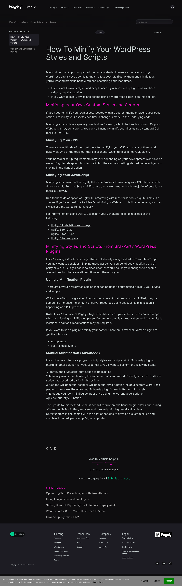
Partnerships (103, 7)
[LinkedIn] (55, 448)
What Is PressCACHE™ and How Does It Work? (75, 511)
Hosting (52, 7)
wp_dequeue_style (101, 384)
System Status (19, 534)
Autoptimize (58, 341)
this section (74, 92)
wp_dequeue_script (72, 384)
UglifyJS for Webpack (64, 238)
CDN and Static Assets (38, 22)
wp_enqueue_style (58, 398)
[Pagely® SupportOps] (17, 22)
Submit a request (119, 478)
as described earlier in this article (77, 380)
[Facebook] (47, 448)
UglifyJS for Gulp (61, 229)
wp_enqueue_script (128, 393)
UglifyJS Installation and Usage (71, 225)
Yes (97, 464)
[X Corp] (51, 448)
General (53, 22)
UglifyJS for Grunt (62, 234)
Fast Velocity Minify (63, 345)
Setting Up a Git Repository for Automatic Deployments (81, 505)
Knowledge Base (122, 7)
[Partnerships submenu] (110, 7)
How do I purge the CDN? (62, 517)
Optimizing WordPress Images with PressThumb (77, 493)
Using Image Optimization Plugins (22, 50)
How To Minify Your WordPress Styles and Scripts (20, 40)
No (111, 464)
